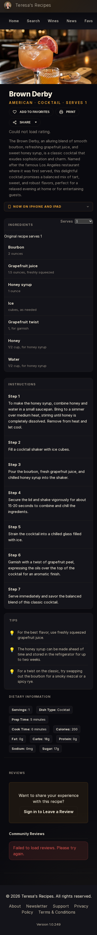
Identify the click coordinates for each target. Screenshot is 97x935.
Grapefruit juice (23, 265)
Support (61, 906)
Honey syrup (20, 284)
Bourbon (16, 247)
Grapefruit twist (23, 322)
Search (33, 21)
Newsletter (37, 906)
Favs (89, 21)
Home (14, 21)
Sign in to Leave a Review (48, 811)
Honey (14, 340)
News (72, 21)
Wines (53, 21)
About (15, 906)
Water (13, 359)
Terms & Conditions (56, 912)
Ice (11, 303)
